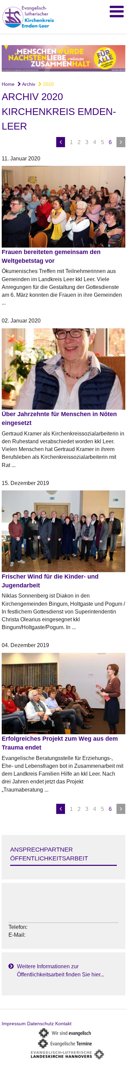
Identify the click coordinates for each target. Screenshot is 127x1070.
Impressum (14, 1023)
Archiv (28, 84)
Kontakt (63, 1023)
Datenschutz (40, 1023)
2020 (48, 84)
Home (8, 84)
